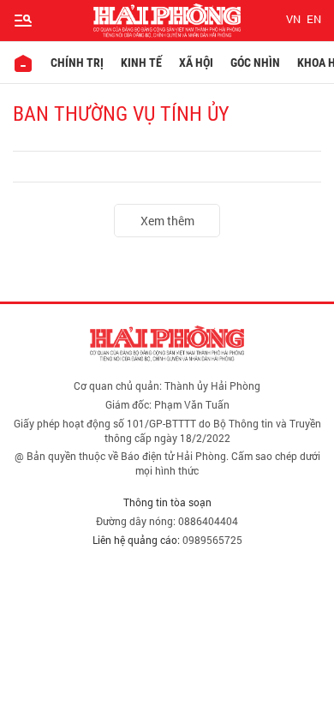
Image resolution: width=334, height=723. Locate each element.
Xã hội (196, 62)
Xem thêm (167, 220)
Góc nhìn (255, 62)
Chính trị (77, 62)
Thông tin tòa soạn (167, 502)
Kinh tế (141, 62)
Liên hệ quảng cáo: (136, 540)
